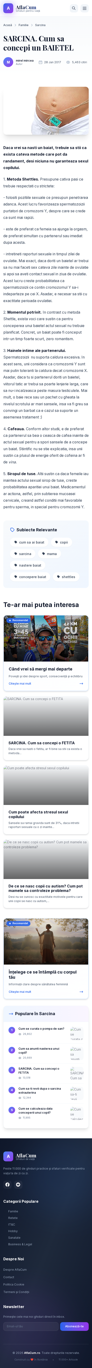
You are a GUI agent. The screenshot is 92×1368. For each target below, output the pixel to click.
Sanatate (14, 1237)
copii (64, 542)
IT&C (11, 1224)
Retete (13, 1218)
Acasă (7, 25)
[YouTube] (18, 1185)
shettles (68, 577)
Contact (8, 1277)
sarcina (25, 554)
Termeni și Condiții (16, 1292)
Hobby (13, 1231)
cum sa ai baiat (31, 542)
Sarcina (40, 25)
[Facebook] (7, 1185)
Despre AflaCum (15, 1269)
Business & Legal (20, 1244)
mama (52, 554)
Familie (24, 25)
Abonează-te (74, 1326)
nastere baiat (30, 565)
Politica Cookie (13, 1284)
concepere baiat (32, 577)
